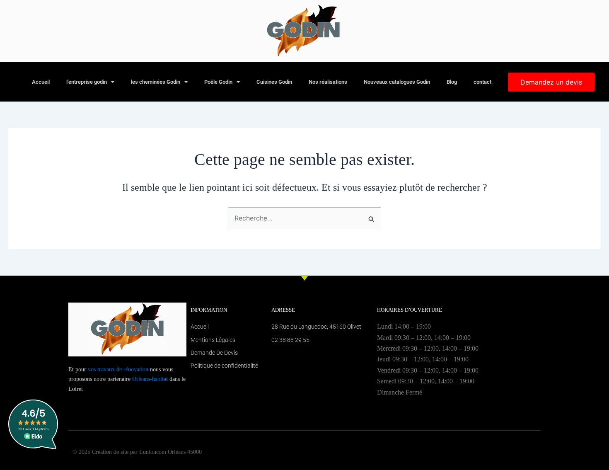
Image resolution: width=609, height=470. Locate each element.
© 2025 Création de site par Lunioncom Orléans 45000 (137, 452)
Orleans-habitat (150, 379)
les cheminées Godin (155, 82)
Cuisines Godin (274, 82)
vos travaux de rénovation (118, 369)
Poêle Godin (218, 82)
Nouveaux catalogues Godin (397, 82)
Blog (452, 82)
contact (482, 82)
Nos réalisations (328, 82)
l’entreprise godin (86, 82)
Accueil (41, 82)
